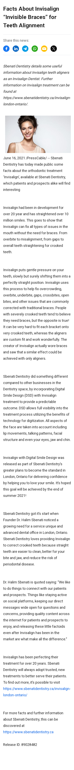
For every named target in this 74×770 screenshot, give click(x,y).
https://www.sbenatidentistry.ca (28, 732)
